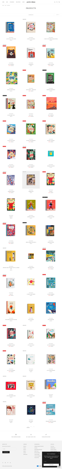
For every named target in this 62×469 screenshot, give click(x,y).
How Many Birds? (31, 267)
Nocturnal (31, 421)
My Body (11, 421)
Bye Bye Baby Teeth (11, 115)
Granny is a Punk (51, 216)
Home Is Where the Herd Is (31, 242)
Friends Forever (11, 191)
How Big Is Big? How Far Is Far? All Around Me (11, 268)
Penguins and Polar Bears (51, 421)
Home (3, 5)
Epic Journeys (51, 115)
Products (8, 5)
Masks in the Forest (31, 395)
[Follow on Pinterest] (7, 462)
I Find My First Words (31, 294)
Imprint (24, 451)
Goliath (50, 191)
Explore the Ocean (11, 140)
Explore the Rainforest (31, 140)
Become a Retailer (53, 449)
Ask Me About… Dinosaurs (31, 89)
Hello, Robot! (11, 242)
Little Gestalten (11, 37)
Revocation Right (37, 452)
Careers (24, 449)
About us (24, 446)
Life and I (31, 370)
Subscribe (51, 464)
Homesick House (51, 242)
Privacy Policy (36, 457)
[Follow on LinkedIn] (10, 462)
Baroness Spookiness (51, 89)
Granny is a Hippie (31, 216)
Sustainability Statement (38, 449)
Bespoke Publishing (54, 451)
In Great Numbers (50, 294)
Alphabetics (31, 64)
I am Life (11, 294)
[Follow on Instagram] (5, 462)
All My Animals (11, 64)
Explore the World (51, 140)
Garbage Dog (31, 191)
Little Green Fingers (51, 370)
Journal (24, 452)
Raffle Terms (36, 451)
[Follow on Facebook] (2, 462)
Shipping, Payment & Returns (38, 446)
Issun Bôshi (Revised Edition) (11, 319)
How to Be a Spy (51, 267)
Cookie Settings (36, 454)
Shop (5, 5)
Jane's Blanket (31, 319)
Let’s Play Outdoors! (11, 370)
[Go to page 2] (33, 426)
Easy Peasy (31, 115)
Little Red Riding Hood (11, 395)
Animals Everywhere (11, 89)
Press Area (52, 446)
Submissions (25, 454)
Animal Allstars (51, 64)
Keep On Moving (51, 319)
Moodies (51, 395)
